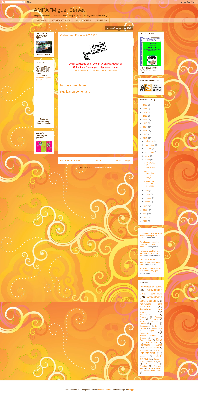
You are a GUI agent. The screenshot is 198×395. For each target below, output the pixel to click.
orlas (157, 364)
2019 (145, 119)
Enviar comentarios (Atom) (101, 167)
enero (147, 202)
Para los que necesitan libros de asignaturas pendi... (149, 244)
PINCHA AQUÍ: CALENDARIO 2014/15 (96, 70)
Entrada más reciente (70, 160)
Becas (142, 321)
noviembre (149, 145)
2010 (145, 217)
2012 (145, 210)
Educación (145, 333)
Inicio (98, 160)
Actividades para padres (151, 298)
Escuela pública (148, 335)
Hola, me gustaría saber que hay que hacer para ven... (150, 262)
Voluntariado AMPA (153, 371)
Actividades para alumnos (151, 291)
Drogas (150, 331)
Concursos (155, 324)
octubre (148, 148)
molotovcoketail (104, 390)
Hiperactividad (144, 350)
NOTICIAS (41, 20)
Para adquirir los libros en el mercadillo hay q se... (150, 269)
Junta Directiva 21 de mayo (149, 174)
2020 (145, 116)
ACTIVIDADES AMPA (61, 20)
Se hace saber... (155, 368)
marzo (148, 194)
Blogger (131, 390)
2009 (145, 221)
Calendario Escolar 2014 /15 (149, 183)
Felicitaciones (151, 342)
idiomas (156, 350)
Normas (152, 362)
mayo (147, 159)
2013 (145, 206)
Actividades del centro (151, 286)
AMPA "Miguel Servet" (60, 10)
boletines (154, 321)
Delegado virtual (156, 328)
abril (147, 190)
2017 (145, 127)
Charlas (143, 324)
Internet (143, 356)
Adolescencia (145, 314)
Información (147, 353)
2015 (145, 134)
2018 (145, 123)
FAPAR (159, 340)
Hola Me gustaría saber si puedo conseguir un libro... (151, 235)
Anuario (143, 317)
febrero (148, 198)
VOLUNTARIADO (83, 20)
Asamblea (154, 319)
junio (147, 156)
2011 (145, 214)
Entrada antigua (123, 160)
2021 (145, 112)
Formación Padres (151, 345)
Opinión (146, 364)
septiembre (150, 152)
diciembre (149, 141)
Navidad (143, 362)
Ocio (160, 362)
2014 (145, 138)
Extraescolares (146, 340)
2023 (145, 105)
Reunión (143, 366)
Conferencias (145, 326)
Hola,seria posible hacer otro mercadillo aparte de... (150, 253)
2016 (145, 131)
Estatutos (143, 338)
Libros (156, 359)
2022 (145, 108)
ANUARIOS (102, 20)
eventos (155, 338)
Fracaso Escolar (152, 348)
